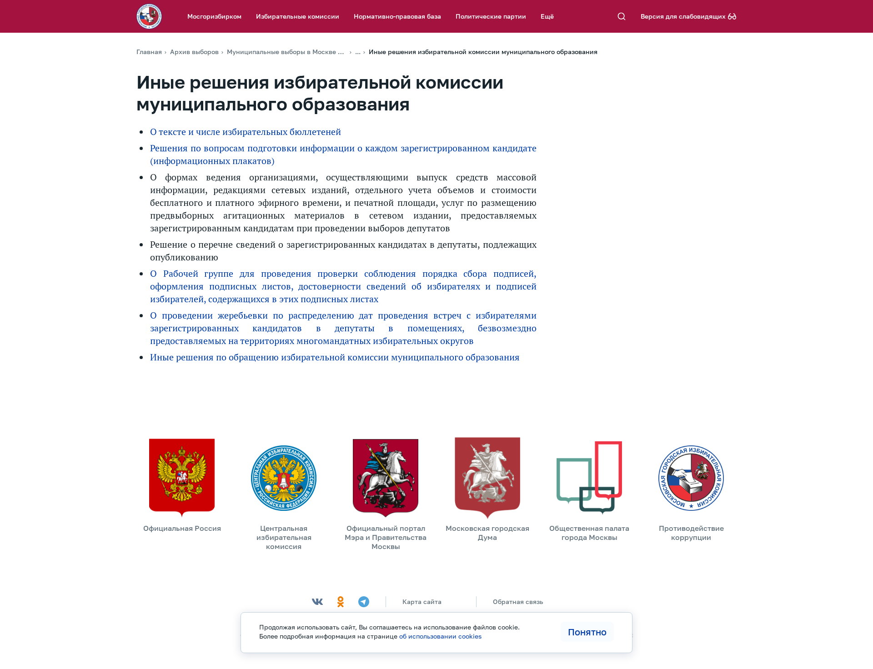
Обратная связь (518, 601)
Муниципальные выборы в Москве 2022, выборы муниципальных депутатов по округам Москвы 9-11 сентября (287, 51)
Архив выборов (194, 51)
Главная (149, 51)
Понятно (587, 631)
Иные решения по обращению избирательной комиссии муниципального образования (335, 357)
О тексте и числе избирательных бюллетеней (245, 132)
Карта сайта (422, 601)
